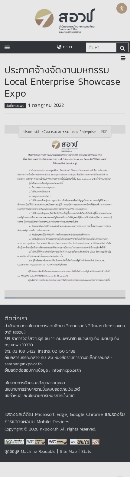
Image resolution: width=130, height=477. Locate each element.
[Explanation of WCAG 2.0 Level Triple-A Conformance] (81, 441)
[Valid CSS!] (59, 441)
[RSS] (95, 441)
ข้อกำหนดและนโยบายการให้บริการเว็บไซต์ (40, 395)
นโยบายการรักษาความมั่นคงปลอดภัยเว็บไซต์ (42, 389)
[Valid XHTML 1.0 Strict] (37, 441)
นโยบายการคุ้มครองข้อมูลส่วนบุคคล (35, 383)
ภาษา (66, 47)
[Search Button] (122, 47)
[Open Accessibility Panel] (121, 8)
